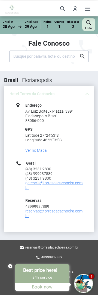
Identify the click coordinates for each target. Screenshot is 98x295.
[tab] (49, 94)
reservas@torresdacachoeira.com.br (51, 247)
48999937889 (51, 257)
